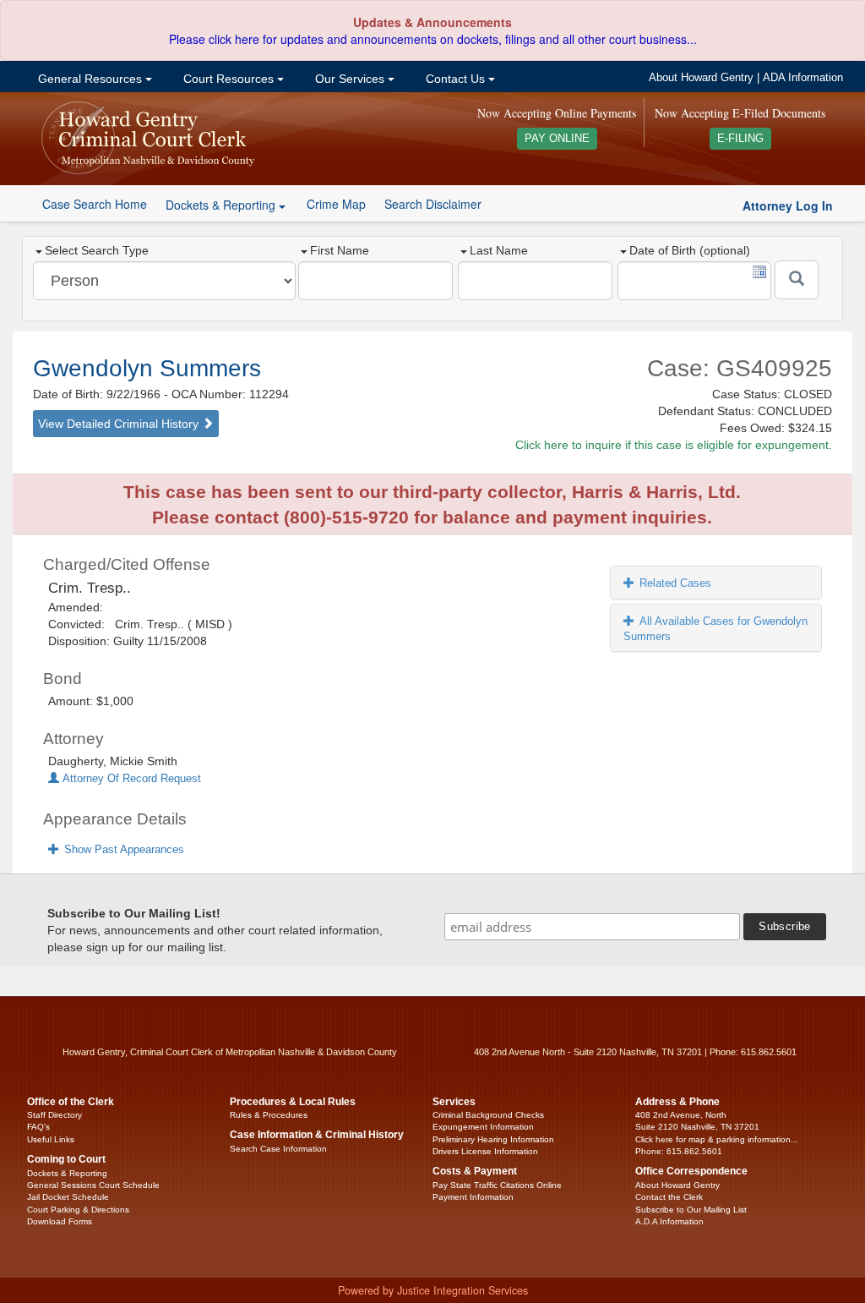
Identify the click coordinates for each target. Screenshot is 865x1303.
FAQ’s (38, 1126)
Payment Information (473, 1197)
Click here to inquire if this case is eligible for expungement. (673, 445)
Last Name (499, 250)
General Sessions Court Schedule (93, 1185)
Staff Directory (54, 1115)
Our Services (350, 78)
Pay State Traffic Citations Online (497, 1185)
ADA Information (803, 78)
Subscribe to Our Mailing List (691, 1209)
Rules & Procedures (268, 1115)
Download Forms (59, 1221)
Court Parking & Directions (78, 1209)
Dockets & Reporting (67, 1173)
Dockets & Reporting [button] (222, 204)
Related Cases (675, 583)
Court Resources (228, 78)
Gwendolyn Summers (147, 368)
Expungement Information (483, 1126)
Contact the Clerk (669, 1197)
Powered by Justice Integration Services (433, 1290)
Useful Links (50, 1139)
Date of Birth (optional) (689, 250)
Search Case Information (278, 1148)
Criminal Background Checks (488, 1115)
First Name (339, 250)
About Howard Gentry (701, 78)
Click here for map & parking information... (716, 1139)
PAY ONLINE (557, 139)
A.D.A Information (669, 1221)
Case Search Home (94, 203)
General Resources (90, 78)
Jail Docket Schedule (68, 1197)
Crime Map (336, 203)
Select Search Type (97, 250)
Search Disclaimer (432, 203)
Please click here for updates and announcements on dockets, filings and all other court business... (433, 38)
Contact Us (455, 78)
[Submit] (797, 279)
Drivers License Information (485, 1151)
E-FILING (740, 139)
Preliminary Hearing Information (493, 1139)
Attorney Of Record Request (130, 779)
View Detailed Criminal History (120, 423)
